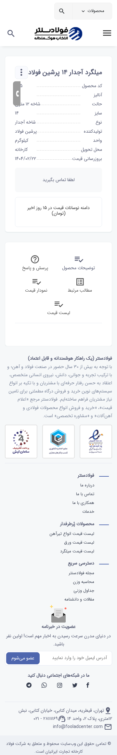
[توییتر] (75, 686)
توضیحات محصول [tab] (78, 268)
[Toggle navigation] (107, 33)
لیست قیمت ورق (78, 542)
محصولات (95, 10)
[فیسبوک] (88, 686)
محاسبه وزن (83, 581)
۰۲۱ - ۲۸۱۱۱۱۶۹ (45, 718)
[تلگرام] (29, 686)
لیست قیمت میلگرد (76, 551)
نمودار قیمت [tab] (36, 290)
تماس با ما (85, 494)
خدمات (88, 511)
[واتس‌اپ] (44, 686)
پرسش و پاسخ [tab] (35, 268)
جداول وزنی (83, 590)
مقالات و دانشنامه (79, 599)
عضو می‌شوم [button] (22, 658)
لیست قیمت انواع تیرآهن (71, 533)
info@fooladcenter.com (78, 726)
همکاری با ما (83, 502)
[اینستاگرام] (59, 686)
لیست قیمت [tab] (58, 312)
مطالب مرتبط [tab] (80, 290)
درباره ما (87, 485)
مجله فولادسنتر (81, 573)
